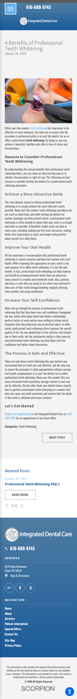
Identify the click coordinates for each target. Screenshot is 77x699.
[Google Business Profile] (9, 588)
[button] (69, 691)
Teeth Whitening (27, 426)
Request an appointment (17, 414)
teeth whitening (38, 128)
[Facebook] (20, 588)
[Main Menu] (10, 8)
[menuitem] (38, 608)
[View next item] (22, 506)
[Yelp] (30, 588)
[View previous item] (7, 506)
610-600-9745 (38, 7)
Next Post (57, 437)
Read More (20, 495)
